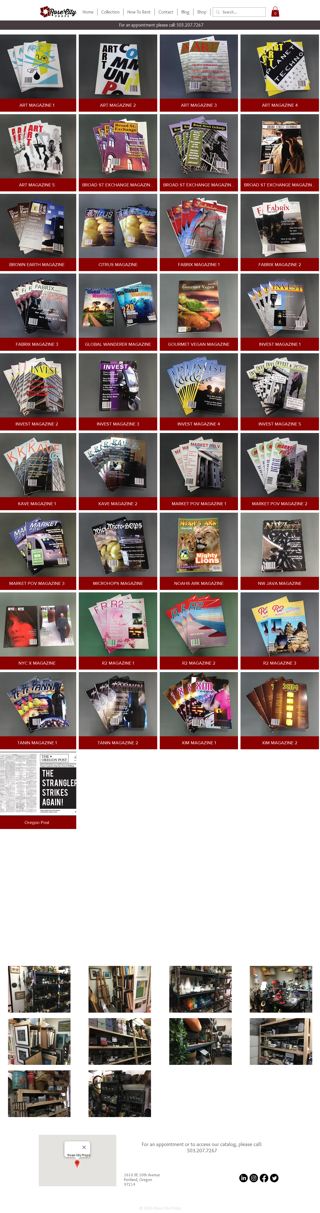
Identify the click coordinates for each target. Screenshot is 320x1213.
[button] (275, 11)
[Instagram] (254, 1178)
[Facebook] (264, 1178)
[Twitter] (274, 1178)
